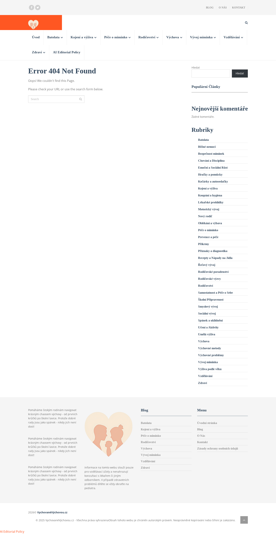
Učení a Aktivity (208, 327)
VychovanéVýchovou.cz (52, 512)
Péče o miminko (115, 37)
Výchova (172, 37)
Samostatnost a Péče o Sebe (215, 292)
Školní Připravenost (210, 299)
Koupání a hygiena (210, 195)
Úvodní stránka (207, 423)
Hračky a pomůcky (210, 174)
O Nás (223, 7)
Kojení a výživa (82, 37)
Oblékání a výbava (210, 223)
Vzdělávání (232, 37)
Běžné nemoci (207, 146)
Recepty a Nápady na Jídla (215, 257)
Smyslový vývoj (208, 306)
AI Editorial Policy (66, 52)
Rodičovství (146, 37)
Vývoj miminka (201, 37)
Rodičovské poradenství (213, 271)
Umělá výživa (206, 334)
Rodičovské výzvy (209, 278)
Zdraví (37, 52)
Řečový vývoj (206, 264)
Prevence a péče (208, 237)
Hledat (196, 67)
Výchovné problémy (211, 355)
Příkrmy (203, 244)
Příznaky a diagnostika (212, 251)
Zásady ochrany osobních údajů (217, 448)
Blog (209, 7)
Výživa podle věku (210, 369)
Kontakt (238, 7)
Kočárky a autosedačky (213, 181)
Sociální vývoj (207, 313)
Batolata (53, 37)
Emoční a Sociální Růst (213, 167)
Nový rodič (205, 216)
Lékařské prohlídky (210, 202)
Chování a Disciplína (211, 160)
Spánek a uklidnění (210, 320)
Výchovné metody (209, 348)
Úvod (36, 37)
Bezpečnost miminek (211, 153)
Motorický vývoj (208, 209)
